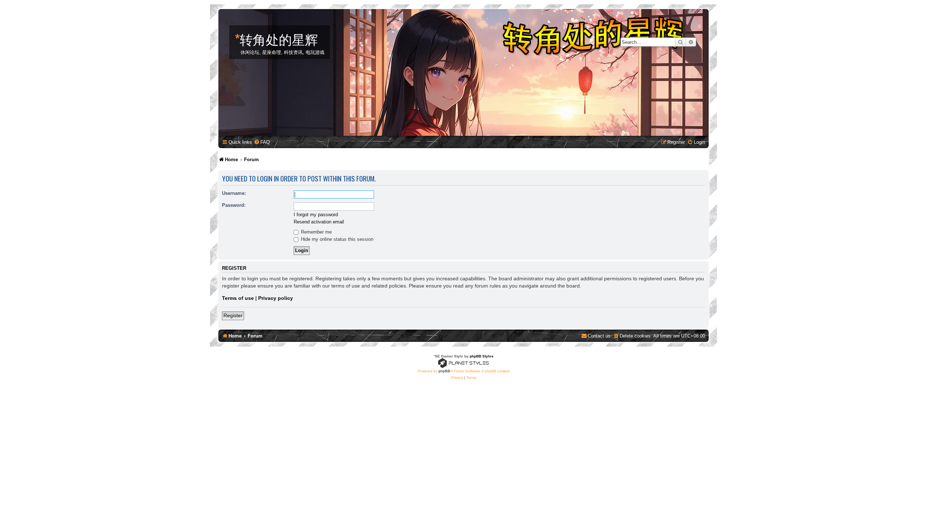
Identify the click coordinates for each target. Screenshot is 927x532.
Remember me (315, 232)
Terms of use (238, 298)
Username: (234, 193)
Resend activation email (319, 222)
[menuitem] (262, 142)
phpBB (444, 371)
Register (233, 315)
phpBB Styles (482, 356)
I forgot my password (316, 214)
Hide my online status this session (336, 239)
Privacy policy (275, 298)
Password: (234, 205)
